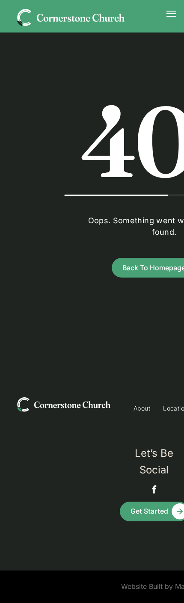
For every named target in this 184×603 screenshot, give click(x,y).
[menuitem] (142, 408)
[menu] (171, 13)
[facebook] (154, 490)
